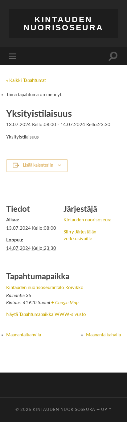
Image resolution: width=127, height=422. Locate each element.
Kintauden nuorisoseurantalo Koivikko (45, 287)
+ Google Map (65, 303)
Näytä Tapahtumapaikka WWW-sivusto (46, 314)
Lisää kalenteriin (38, 165)
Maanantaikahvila (23, 335)
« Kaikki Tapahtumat (26, 80)
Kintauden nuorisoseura (63, 23)
